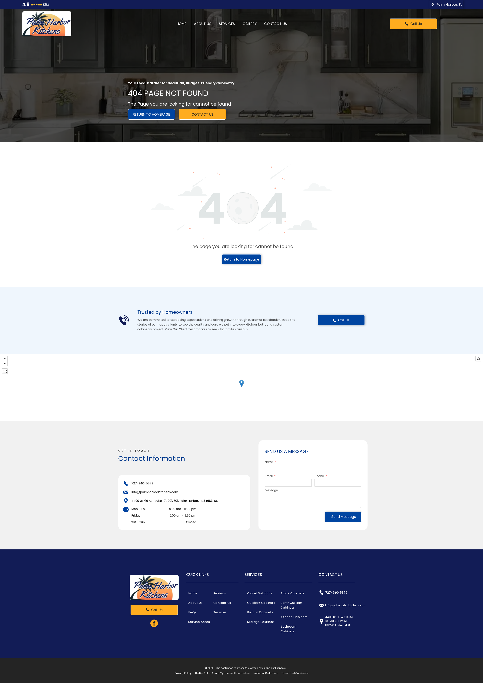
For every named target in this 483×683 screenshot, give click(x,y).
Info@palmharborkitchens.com (154, 492)
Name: (269, 462)
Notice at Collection (266, 673)
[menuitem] (181, 23)
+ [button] (4, 358)
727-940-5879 (142, 483)
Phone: (320, 476)
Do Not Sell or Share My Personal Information (222, 673)
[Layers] (478, 358)
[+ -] (241, 387)
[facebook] (154, 624)
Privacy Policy (183, 673)
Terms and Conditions (294, 673)
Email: (269, 476)
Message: (271, 490)
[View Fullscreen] (4, 371)
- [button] (4, 363)
